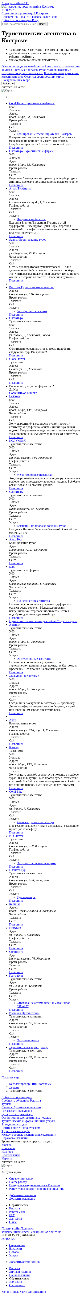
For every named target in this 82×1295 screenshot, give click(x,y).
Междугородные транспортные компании (29, 1134)
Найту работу (18, 1182)
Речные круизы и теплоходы (35, 822)
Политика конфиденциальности (18, 1230)
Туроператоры (48, 69)
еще (54, 16)
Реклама (35, 1100)
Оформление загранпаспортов (36, 863)
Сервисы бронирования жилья (44, 76)
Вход (35, 20)
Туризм (14, 1087)
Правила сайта (11, 1228)
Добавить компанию (22, 1195)
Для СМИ (15, 1218)
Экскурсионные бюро (16, 80)
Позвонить (16, 147)
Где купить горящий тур (17, 1114)
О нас (13, 1222)
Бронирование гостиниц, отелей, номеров (44, 134)
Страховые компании (15, 1138)
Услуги (46, 16)
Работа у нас (17, 1211)
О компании (17, 1285)
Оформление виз (28, 1040)
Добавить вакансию (22, 1198)
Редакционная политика (45, 1231)
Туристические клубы (16, 1131)
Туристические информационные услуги (28, 1121)
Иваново (7, 1151)
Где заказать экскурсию (17, 1110)
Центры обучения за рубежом (21, 1127)
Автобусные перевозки (32, 311)
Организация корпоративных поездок (26, 1117)
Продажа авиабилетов (31, 219)
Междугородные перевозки (35, 474)
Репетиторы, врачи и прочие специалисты (36, 1188)
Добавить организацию (17, 20)
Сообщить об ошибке (15, 1100)
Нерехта (7, 1158)
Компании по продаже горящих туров (41, 525)
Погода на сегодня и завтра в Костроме (34, 1185)
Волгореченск (11, 1155)
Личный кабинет (20, 1271)
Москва (6, 1144)
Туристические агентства (33, 600)
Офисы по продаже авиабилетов (23, 66)
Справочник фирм (21, 1178)
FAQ (12, 1215)
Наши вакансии (19, 1275)
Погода (37, 16)
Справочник (10, 16)
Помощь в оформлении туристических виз (36, 71)
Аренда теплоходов (14, 1124)
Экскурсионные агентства (34, 658)
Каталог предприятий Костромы (30, 1083)
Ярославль (8, 1148)
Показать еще (10, 1077)
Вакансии (24, 16)
